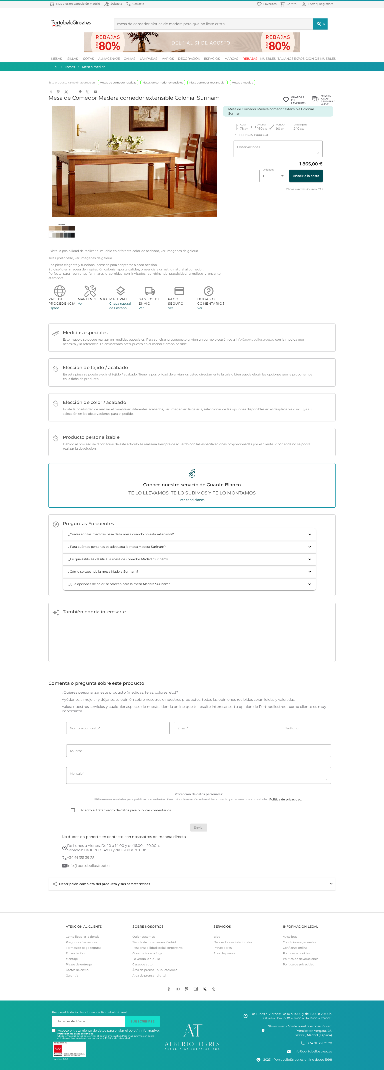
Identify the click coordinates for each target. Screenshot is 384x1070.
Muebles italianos (277, 58)
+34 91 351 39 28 (80, 858)
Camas (129, 58)
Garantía (72, 975)
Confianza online (295, 947)
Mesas (56, 58)
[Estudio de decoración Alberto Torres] (192, 1050)
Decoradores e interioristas (233, 942)
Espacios (212, 58)
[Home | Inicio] (55, 66)
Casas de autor (143, 964)
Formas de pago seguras (83, 947)
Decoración (189, 58)
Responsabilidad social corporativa (157, 947)
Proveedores (223, 947)
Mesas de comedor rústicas (118, 82)
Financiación (75, 953)
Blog (217, 936)
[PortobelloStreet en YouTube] (178, 989)
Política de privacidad (298, 964)
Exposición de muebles (315, 58)
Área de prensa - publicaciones (154, 970)
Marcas (231, 58)
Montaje (72, 959)
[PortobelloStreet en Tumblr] (214, 989)
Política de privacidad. (117, 1038)
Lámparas (148, 58)
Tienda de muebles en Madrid (154, 942)
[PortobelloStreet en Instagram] (196, 989)
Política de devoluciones (300, 959)
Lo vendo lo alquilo (146, 959)
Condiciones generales (299, 942)
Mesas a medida (242, 82)
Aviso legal (290, 936)
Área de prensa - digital (149, 975)
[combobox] (273, 176)
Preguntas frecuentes (81, 942)
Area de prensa (224, 953)
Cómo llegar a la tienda (83, 936)
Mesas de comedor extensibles (162, 82)
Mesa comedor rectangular (207, 82)
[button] (189, 534)
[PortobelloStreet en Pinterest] (187, 989)
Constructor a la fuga (147, 953)
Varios (168, 58)
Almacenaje (109, 58)
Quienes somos (143, 936)
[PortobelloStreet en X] (205, 989)
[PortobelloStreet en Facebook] (169, 989)
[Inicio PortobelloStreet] (69, 26)
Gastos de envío (77, 970)
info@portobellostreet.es (255, 339)
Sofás (88, 58)
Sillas (72, 58)
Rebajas (250, 58)
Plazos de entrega (79, 964)
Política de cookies (296, 953)
